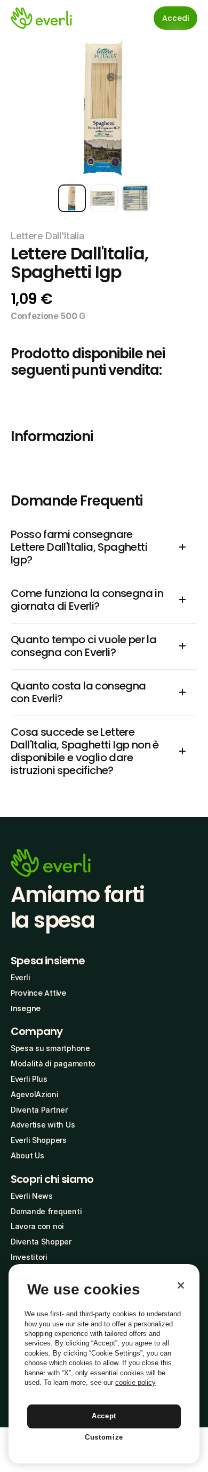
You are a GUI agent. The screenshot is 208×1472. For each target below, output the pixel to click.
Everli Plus (29, 1078)
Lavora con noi (37, 1226)
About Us (27, 1155)
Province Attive (38, 993)
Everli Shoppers (39, 1140)
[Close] (181, 1285)
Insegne (26, 1008)
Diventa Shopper (41, 1241)
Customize (104, 1437)
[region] (104, 1363)
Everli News (32, 1195)
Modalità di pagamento (53, 1063)
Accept (104, 1416)
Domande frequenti (46, 1211)
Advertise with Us (43, 1124)
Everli (20, 977)
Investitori (29, 1256)
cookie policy (135, 1382)
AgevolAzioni (35, 1094)
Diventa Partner (39, 1109)
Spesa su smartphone (50, 1048)
